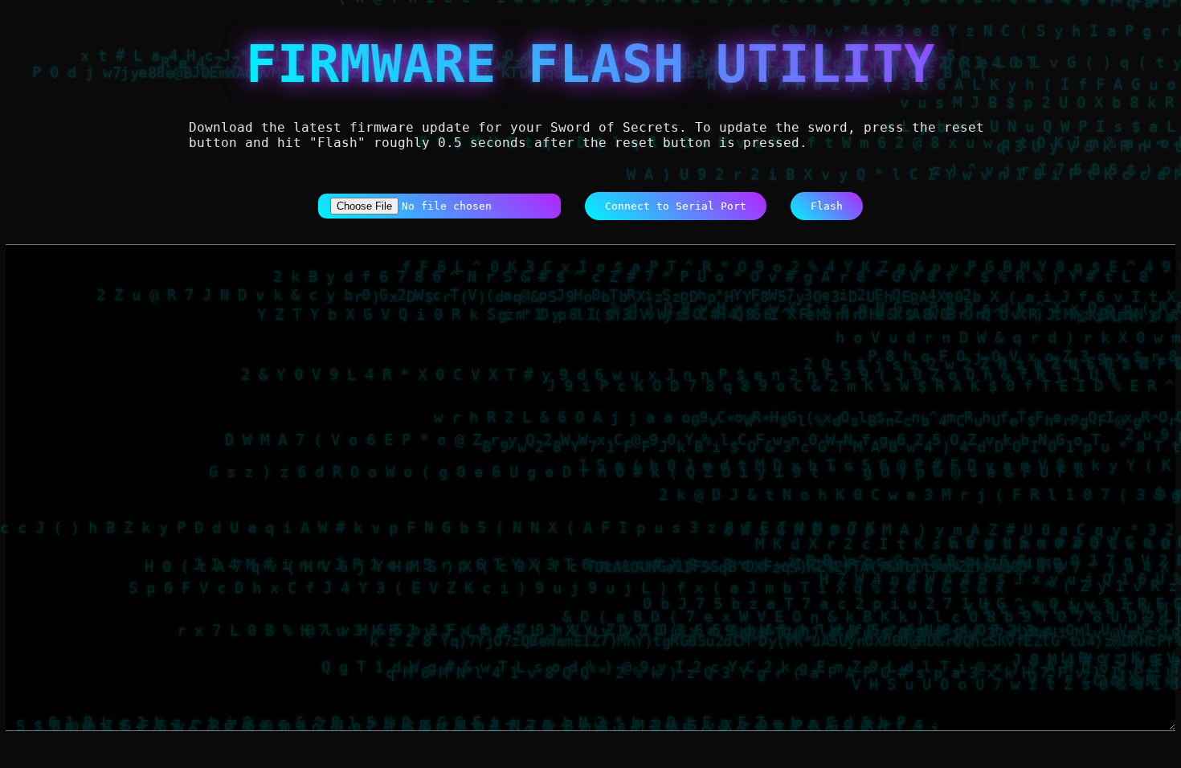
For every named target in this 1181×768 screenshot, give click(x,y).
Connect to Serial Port (675, 206)
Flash (827, 206)
